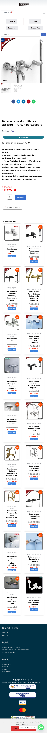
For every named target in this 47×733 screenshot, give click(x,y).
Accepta (18, 728)
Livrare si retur (7, 664)
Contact (5, 635)
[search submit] (43, 34)
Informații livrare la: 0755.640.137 (16, 143)
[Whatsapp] (41, 727)
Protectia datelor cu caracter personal (15, 650)
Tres (13, 131)
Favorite (5, 669)
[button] (13, 101)
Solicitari (5, 633)
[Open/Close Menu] (44, 14)
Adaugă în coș (20, 197)
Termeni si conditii (8, 652)
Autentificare (6, 672)
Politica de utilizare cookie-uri (12, 647)
